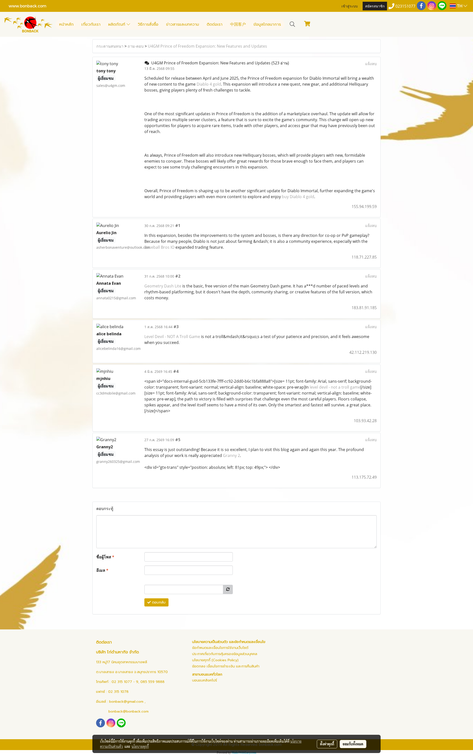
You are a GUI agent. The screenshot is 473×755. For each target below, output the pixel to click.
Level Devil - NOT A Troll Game (172, 336)
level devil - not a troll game (335, 387)
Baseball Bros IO (159, 247)
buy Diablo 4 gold (298, 196)
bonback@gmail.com (126, 701)
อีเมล (102, 570)
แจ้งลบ (371, 63)
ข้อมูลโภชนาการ (267, 24)
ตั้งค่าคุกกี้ (327, 744)
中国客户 (238, 24)
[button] (292, 24)
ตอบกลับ (158, 602)
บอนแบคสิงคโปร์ (204, 680)
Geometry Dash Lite (162, 286)
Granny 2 (231, 455)
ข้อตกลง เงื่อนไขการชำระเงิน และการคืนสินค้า (225, 666)
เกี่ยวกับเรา (91, 24)
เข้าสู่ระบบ (349, 5)
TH (459, 5)
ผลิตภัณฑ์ (117, 24)
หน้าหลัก (66, 24)
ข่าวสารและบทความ (182, 24)
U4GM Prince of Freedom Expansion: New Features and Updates (207, 46)
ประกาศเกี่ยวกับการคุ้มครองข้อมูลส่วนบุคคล (224, 654)
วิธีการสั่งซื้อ (148, 24)
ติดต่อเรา (214, 24)
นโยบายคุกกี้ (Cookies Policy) (215, 660)
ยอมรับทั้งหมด (353, 744)
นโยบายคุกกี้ (140, 746)
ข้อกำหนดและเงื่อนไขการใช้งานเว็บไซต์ (220, 647)
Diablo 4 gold (209, 84)
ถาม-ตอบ (136, 46)
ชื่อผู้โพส (105, 557)
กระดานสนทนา (109, 46)
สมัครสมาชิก (375, 5)
